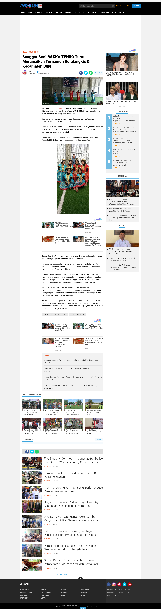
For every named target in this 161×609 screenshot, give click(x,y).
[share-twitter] (86, 73)
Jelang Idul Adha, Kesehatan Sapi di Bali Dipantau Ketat (122, 259)
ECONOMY (68, 13)
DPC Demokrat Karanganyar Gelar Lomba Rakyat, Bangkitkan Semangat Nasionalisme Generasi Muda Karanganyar (71, 520)
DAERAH (30, 13)
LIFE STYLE (86, 13)
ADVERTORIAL (24, 589)
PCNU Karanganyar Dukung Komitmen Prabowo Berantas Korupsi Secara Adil (120, 251)
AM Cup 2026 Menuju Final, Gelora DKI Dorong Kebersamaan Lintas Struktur (124, 129)
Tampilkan (99, 439)
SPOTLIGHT (48, 13)
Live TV (136, 6)
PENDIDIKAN (45, 595)
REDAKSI (110, 589)
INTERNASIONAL (104, 13)
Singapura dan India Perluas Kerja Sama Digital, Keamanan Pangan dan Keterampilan (73, 504)
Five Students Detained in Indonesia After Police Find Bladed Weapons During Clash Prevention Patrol (73, 462)
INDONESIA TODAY (61, 315)
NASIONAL (38, 13)
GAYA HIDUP (58, 13)
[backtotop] (80, 579)
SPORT (114, 13)
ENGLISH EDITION (113, 595)
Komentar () (98, 73)
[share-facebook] (81, 73)
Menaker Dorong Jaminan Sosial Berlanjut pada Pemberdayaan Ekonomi (73, 489)
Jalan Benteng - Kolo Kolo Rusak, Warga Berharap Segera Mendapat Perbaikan (124, 118)
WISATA (121, 13)
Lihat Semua (63, 574)
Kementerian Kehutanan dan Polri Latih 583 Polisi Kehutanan (70, 474)
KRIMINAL (77, 13)
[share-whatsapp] (91, 73)
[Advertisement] (80, 32)
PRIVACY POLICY (123, 592)
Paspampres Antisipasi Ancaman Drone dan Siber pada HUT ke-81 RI (123, 162)
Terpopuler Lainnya (122, 171)
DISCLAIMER (111, 592)
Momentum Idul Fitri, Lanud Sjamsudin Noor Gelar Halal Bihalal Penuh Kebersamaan (122, 267)
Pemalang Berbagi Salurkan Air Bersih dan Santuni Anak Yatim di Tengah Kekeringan (70, 547)
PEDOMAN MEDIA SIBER (123, 589)
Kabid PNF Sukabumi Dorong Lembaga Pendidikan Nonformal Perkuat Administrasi (71, 533)
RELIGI (94, 13)
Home (23, 13)
